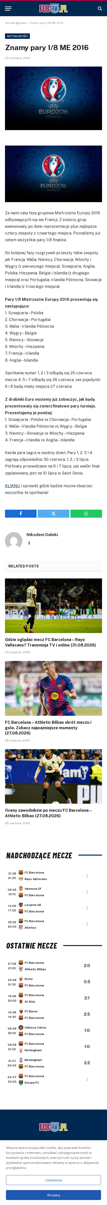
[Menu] (8, 8)
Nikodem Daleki (42, 534)
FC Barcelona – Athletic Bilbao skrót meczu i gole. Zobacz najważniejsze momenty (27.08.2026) (48, 728)
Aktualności (17, 36)
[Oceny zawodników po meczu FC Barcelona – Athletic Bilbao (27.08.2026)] (53, 776)
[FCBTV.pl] (53, 8)
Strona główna (15, 23)
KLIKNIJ (12, 485)
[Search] (99, 8)
